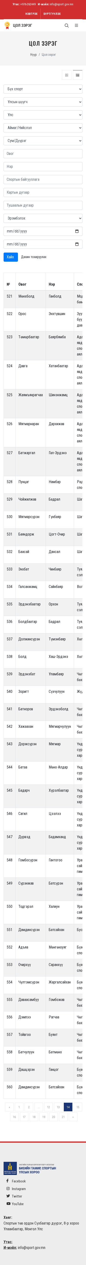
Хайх (11, 257)
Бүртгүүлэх (52, 14)
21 (63, 1117)
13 (58, 1107)
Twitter (16, 1196)
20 (53, 1117)
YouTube (17, 1204)
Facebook (18, 1181)
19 (43, 1117)
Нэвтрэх (31, 14)
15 (77, 1107)
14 (68, 1107)
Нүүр (33, 55)
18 (33, 1117)
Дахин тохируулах (33, 257)
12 (48, 1107)
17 (24, 1117)
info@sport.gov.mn (61, 4)
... (39, 1107)
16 (14, 1117)
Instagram (18, 1189)
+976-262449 (28, 4)
